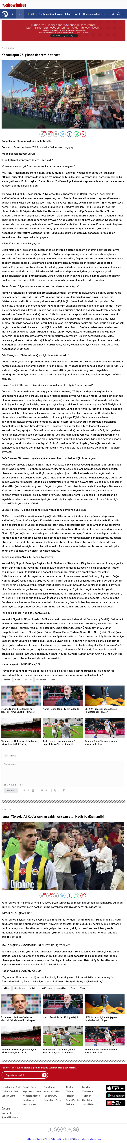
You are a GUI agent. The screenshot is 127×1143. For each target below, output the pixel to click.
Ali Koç (7, 988)
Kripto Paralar (73, 1100)
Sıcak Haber (88, 1104)
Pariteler (70, 1104)
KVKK (71, 1139)
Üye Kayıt (6, 1113)
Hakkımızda (31, 1139)
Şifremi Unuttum (10, 1117)
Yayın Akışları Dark (32, 1091)
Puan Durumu (50, 1095)
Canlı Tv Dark (29, 1087)
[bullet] (46, 790)
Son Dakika (28, 1100)
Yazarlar (86, 1095)
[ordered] (42, 790)
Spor (53, 679)
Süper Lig (84, 988)
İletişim (40, 1139)
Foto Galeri (87, 1087)
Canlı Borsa (49, 1087)
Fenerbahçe (19, 988)
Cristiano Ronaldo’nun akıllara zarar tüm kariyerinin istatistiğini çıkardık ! (60, 13)
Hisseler (70, 1095)
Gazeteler (87, 1100)
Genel (17, 679)
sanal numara (29, 1104)
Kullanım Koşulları (83, 1139)
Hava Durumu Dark (11, 1087)
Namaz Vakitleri (51, 1091)
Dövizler (70, 1091)
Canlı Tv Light (8, 1095)
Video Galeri (88, 1091)
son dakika (41, 679)
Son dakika (94, 13)
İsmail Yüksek (46, 988)
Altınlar (69, 1087)
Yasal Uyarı (96, 1139)
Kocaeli (28, 679)
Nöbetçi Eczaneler (32, 1095)
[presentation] (12, 14)
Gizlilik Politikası (52, 1139)
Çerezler (64, 1139)
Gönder (11, 790)
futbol (32, 988)
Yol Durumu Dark (10, 1091)
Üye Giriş (6, 1108)
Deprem (7, 679)
